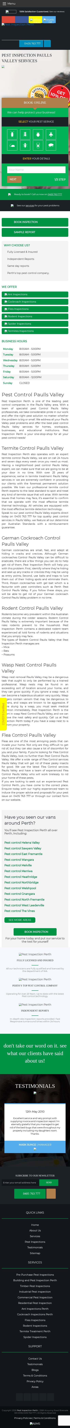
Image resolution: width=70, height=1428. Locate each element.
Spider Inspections (19, 323)
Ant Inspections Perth (35, 1308)
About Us (35, 1230)
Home (35, 1224)
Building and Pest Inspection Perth (35, 1280)
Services (35, 1236)
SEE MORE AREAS (20, 920)
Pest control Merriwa (18, 871)
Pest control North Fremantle (24, 899)
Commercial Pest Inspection (35, 1297)
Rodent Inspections (19, 316)
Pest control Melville (18, 865)
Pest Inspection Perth (27, 1410)
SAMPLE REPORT (24, 232)
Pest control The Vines (19, 911)
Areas (35, 1387)
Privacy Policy (35, 1381)
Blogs (35, 1370)
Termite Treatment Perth (35, 1331)
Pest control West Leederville (24, 905)
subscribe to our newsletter (35, 1175)
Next (13, 179)
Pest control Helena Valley (22, 842)
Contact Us (35, 1358)
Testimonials (35, 1247)
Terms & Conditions (35, 1375)
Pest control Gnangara (19, 893)
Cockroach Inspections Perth (35, 1314)
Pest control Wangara (19, 859)
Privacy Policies (23, 1418)
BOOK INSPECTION (25, 222)
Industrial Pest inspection (35, 1291)
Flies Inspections (18, 309)
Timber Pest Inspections (35, 1286)
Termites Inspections (20, 331)
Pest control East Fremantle (23, 854)
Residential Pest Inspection (35, 1303)
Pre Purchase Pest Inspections (35, 1274)
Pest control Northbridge (21, 882)
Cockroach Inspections (21, 301)
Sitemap (35, 1253)
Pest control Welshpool (20, 888)
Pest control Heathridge (20, 876)
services (30, 205)
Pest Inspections (35, 1241)
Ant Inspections (17, 294)
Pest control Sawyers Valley (22, 848)
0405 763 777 (32, 43)
